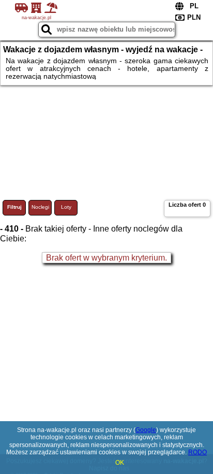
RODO (197, 452)
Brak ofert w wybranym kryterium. (106, 257)
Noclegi (40, 207)
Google (145, 430)
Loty (66, 207)
